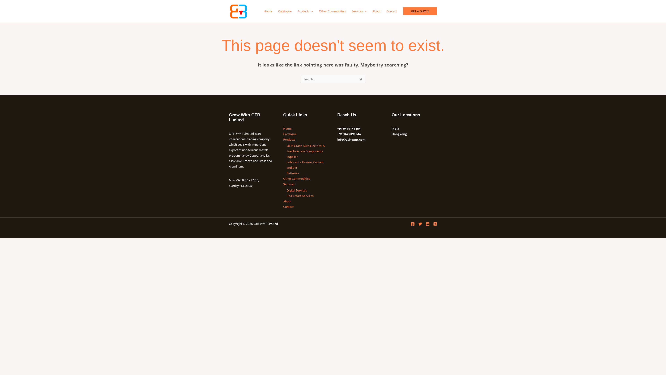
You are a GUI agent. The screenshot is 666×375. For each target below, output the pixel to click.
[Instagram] (435, 224)
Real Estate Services (300, 196)
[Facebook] (413, 224)
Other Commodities (332, 11)
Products (304, 11)
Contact (391, 11)
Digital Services (297, 190)
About (376, 11)
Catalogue (285, 11)
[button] (311, 11)
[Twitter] (420, 224)
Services (357, 11)
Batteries (293, 173)
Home (268, 11)
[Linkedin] (428, 224)
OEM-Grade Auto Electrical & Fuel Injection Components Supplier (306, 151)
